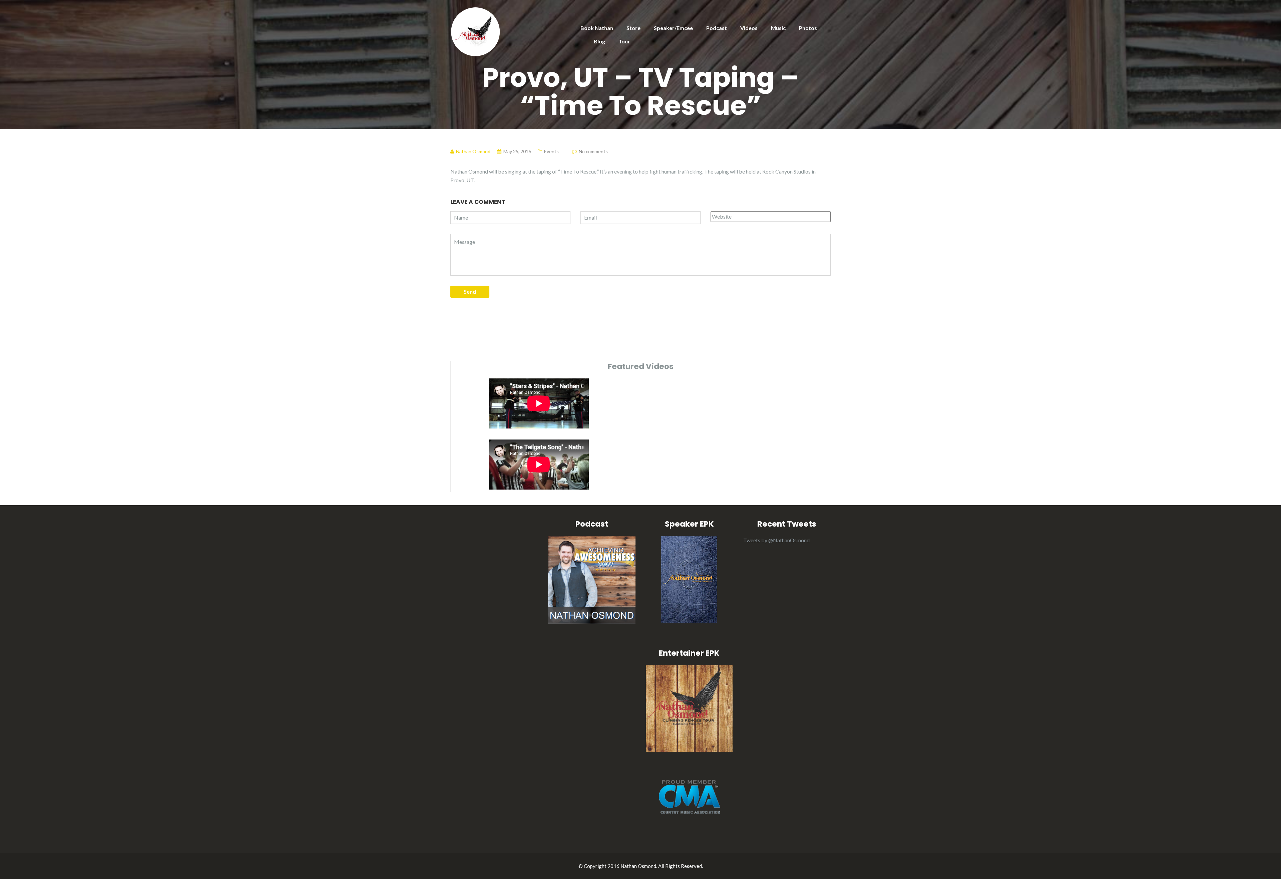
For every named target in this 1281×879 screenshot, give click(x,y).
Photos (808, 28)
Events (551, 151)
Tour (624, 41)
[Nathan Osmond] (475, 31)
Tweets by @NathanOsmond (776, 540)
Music (778, 28)
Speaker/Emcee (673, 28)
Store (633, 28)
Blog (599, 41)
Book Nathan (596, 28)
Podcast (716, 28)
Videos (749, 28)
